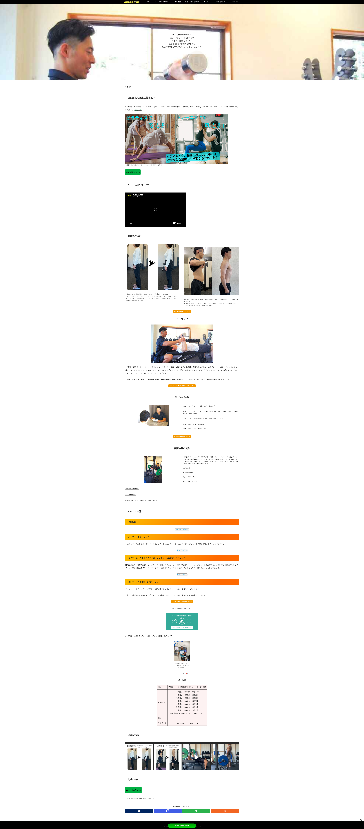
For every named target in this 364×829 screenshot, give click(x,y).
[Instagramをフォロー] (168, 811)
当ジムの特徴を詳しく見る (182, 436)
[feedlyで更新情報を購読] (196, 811)
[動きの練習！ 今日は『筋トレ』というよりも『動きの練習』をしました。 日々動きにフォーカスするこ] (225, 757)
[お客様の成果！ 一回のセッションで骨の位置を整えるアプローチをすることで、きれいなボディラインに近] (139, 757)
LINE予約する (130, 494)
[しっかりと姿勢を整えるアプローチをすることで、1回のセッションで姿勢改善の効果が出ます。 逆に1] (168, 757)
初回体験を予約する (132, 488)
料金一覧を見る (182, 550)
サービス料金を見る (181, 825)
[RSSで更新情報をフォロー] (225, 811)
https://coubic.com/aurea (187, 723)
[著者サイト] (139, 811)
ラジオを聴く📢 (182, 673)
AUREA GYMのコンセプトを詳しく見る (182, 385)
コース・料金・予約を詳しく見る (182, 601)
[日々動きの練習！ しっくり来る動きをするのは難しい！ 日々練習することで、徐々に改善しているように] (196, 757)
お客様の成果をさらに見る (182, 311)
